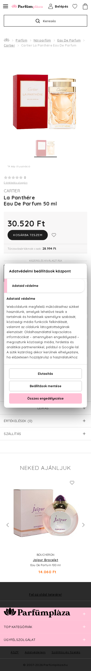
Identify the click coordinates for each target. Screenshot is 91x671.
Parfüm (21, 40)
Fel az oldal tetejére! (45, 594)
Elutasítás (45, 374)
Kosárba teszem (27, 235)
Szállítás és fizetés (66, 652)
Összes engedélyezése (45, 398)
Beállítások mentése (45, 386)
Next (83, 525)
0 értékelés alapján (16, 182)
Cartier (9, 45)
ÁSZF (15, 652)
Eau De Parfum (69, 40)
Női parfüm (42, 40)
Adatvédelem (35, 652)
